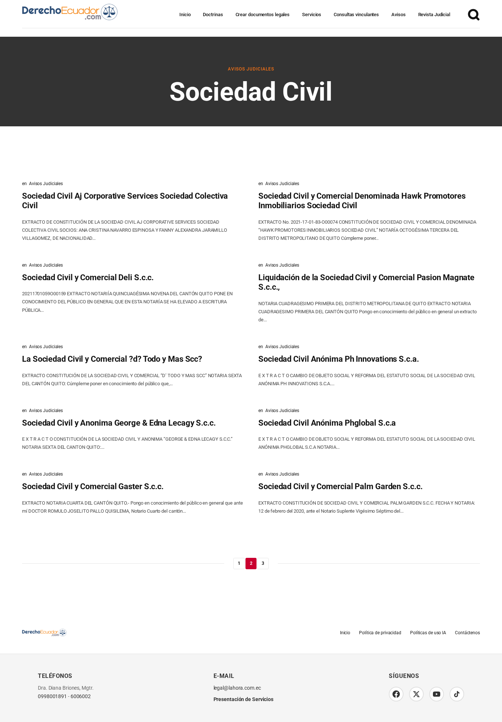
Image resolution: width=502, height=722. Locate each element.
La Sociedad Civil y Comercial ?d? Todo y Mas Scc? (112, 359)
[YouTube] (436, 694)
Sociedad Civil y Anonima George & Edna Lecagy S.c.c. (119, 422)
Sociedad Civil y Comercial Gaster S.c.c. (93, 486)
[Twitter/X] (416, 694)
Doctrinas (213, 14)
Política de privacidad (380, 632)
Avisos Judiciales (251, 69)
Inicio (184, 14)
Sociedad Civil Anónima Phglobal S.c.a (327, 422)
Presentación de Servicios (244, 699)
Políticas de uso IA (428, 632)
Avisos (398, 14)
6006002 (81, 696)
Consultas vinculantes (356, 14)
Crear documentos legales (263, 14)
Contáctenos (467, 632)
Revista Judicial (434, 14)
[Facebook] (396, 694)
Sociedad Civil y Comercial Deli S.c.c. (88, 277)
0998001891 (52, 696)
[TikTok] (456, 694)
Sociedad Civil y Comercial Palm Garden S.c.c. (340, 486)
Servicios (311, 14)
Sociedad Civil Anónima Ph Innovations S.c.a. (338, 359)
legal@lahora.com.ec (237, 688)
